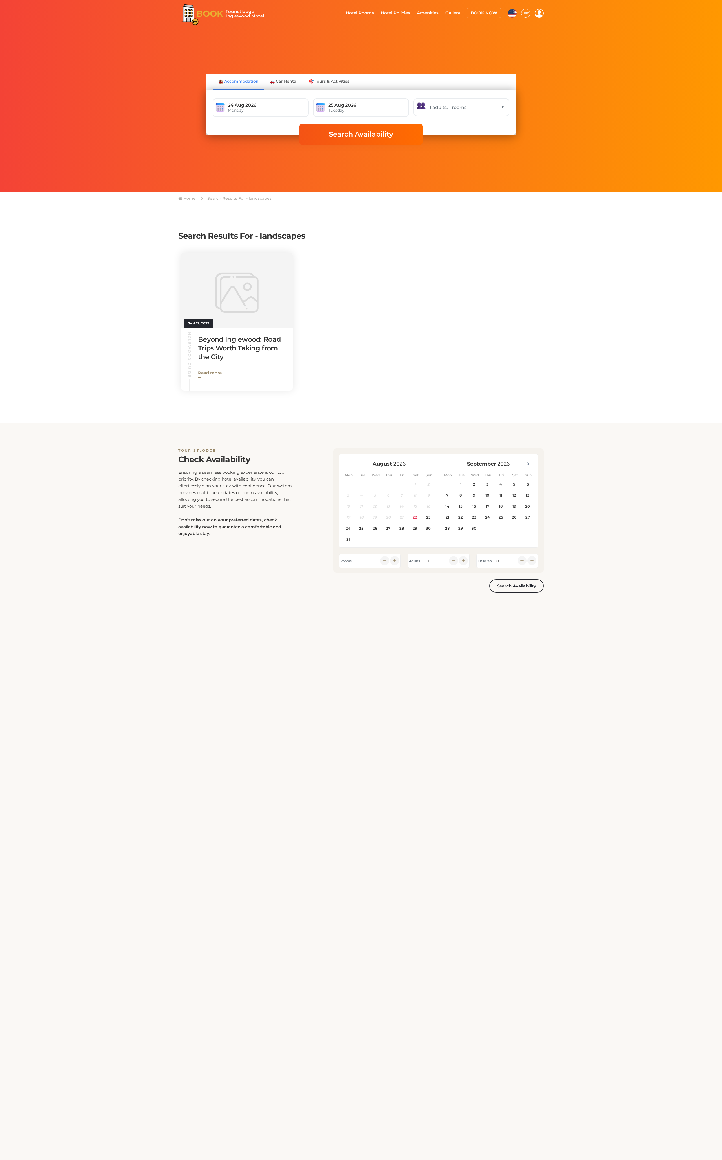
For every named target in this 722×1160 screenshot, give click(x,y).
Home (189, 198)
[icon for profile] (539, 12)
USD (525, 13)
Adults (414, 561)
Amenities (433, 12)
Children (485, 561)
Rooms (346, 561)
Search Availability (361, 134)
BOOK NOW (485, 12)
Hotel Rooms (370, 12)
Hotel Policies (403, 12)
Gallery (456, 12)
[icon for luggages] (512, 12)
